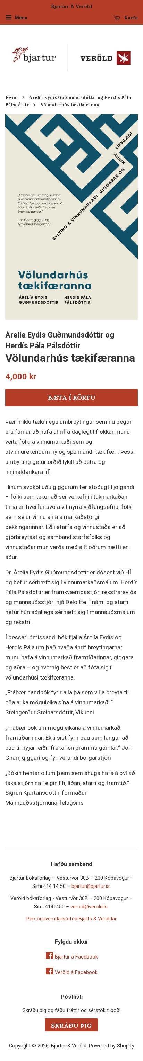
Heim (11, 97)
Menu (20, 17)
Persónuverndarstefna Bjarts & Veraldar (71, 919)
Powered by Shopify (111, 1046)
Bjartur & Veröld (68, 1046)
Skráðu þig (71, 1025)
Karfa (130, 18)
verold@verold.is (89, 907)
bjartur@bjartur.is (91, 886)
